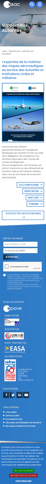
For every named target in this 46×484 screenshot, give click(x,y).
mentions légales (14, 288)
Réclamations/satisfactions (21, 426)
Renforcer (32, 191)
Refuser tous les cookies (23, 475)
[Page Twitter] (13, 394)
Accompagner (29, 185)
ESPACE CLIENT (12, 416)
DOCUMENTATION (14, 419)
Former (34, 204)
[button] (20, 250)
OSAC (4, 51)
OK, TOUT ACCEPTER (23, 470)
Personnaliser (23, 481)
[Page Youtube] (26, 394)
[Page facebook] (6, 394)
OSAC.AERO (11, 412)
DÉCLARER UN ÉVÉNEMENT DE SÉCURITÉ (23, 423)
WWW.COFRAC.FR (24, 380)
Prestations (14, 51)
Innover (33, 197)
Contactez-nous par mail (23, 213)
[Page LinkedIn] (19, 394)
